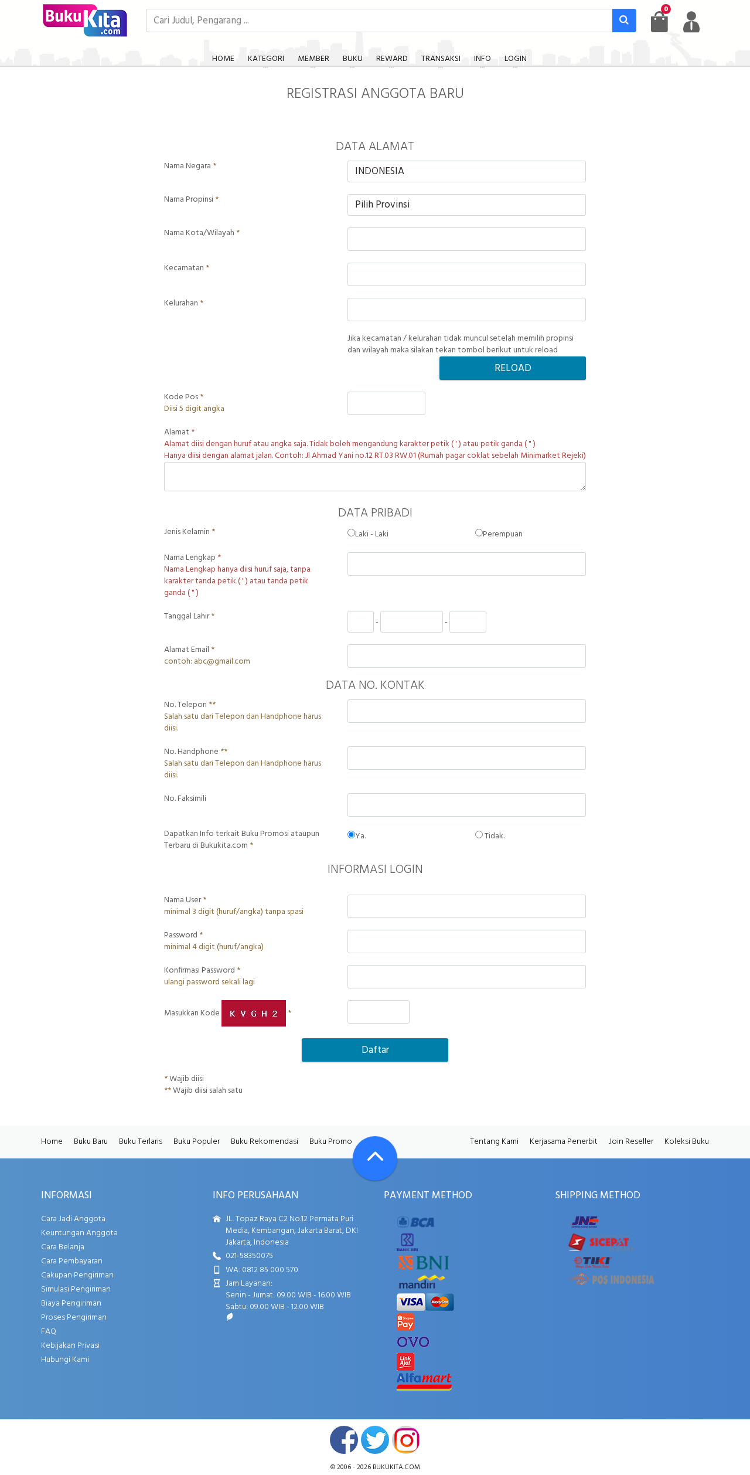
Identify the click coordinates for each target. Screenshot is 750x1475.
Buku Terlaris (140, 1141)
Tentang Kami (494, 1141)
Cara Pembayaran (72, 1261)
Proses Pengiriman (74, 1317)
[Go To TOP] (375, 1158)
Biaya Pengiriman (71, 1303)
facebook (344, 1439)
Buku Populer (196, 1141)
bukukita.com (396, 1467)
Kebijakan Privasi (70, 1345)
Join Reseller (631, 1141)
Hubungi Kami (65, 1360)
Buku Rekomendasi (264, 1141)
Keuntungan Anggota (79, 1233)
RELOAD (513, 368)
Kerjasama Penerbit (564, 1141)
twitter (375, 1439)
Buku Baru (91, 1141)
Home (52, 1141)
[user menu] (691, 22)
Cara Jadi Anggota (73, 1219)
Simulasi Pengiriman (76, 1289)
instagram (406, 1439)
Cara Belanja (62, 1247)
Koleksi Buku (686, 1141)
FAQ (48, 1331)
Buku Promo (330, 1141)
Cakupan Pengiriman (77, 1275)
